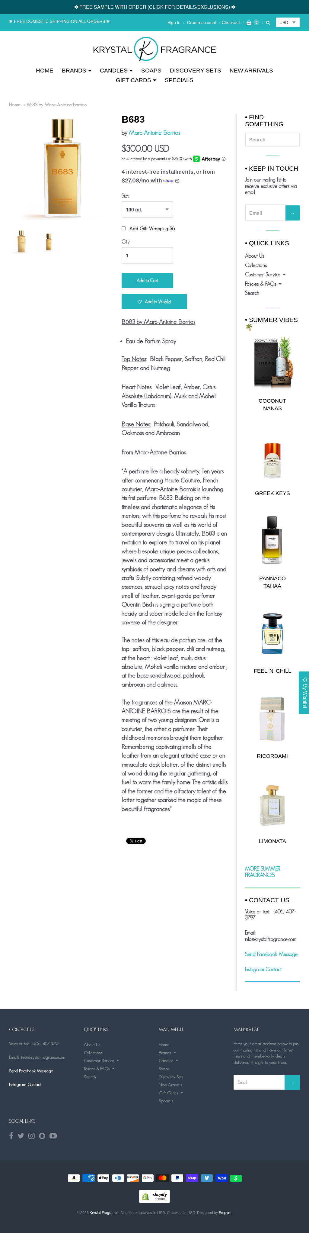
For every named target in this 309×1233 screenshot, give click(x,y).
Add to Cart (147, 280)
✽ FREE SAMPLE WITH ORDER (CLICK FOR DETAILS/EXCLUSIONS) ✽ (154, 6)
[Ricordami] (272, 718)
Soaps (151, 70)
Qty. (126, 242)
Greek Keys (272, 493)
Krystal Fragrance (104, 1212)
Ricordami (272, 756)
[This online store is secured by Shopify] (154, 1201)
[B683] (155, 49)
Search (252, 293)
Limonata (272, 841)
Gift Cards (133, 80)
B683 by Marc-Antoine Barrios (57, 104)
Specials (179, 80)
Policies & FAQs (260, 284)
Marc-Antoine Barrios (154, 132)
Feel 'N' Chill (272, 671)
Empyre (225, 1212)
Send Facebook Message (271, 954)
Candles (114, 70)
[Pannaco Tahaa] (272, 541)
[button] (154, 301)
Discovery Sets (195, 70)
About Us (254, 256)
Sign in (173, 22)
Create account (201, 22)
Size (126, 196)
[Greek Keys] (272, 456)
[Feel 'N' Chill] (272, 633)
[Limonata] (272, 803)
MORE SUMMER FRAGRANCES (262, 872)
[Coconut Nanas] (272, 363)
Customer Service (262, 275)
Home (44, 70)
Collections (256, 265)
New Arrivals (251, 70)
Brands (74, 70)
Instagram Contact (263, 969)
